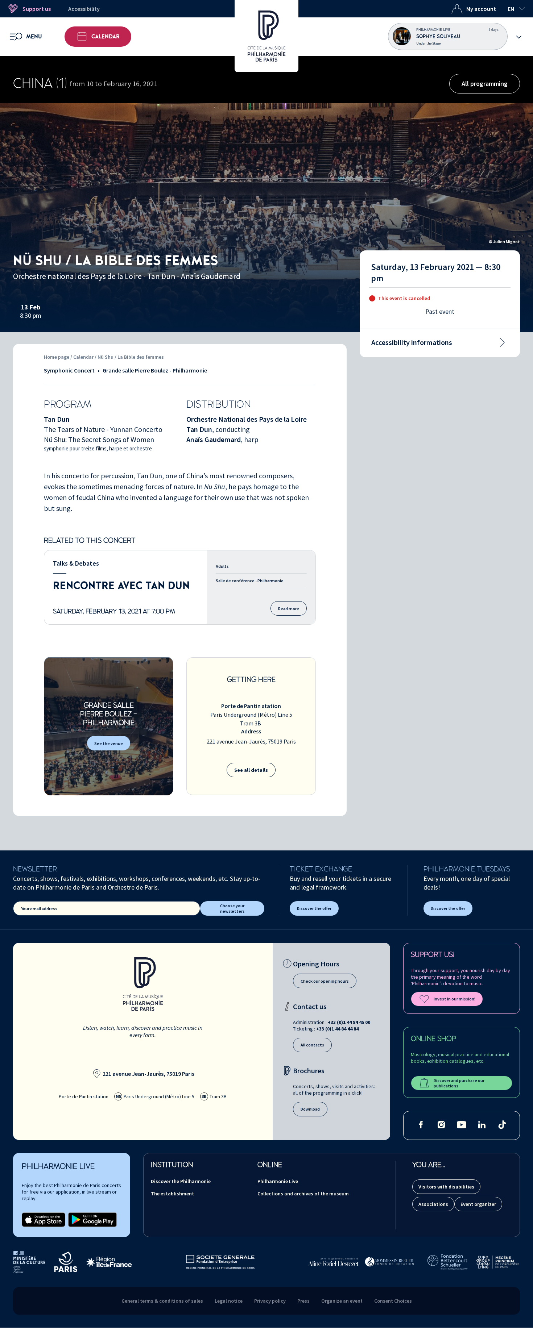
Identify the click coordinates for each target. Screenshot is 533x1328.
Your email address (39, 908)
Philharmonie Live (277, 1181)
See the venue (108, 743)
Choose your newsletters (232, 908)
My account (481, 8)
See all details (251, 770)
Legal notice (229, 1301)
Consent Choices (393, 1301)
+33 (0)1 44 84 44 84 (337, 1028)
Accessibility (84, 8)
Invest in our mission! (454, 999)
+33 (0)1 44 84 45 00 (349, 1022)
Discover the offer (314, 908)
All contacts (312, 1045)
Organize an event (342, 1301)
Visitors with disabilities (446, 1186)
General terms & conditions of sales (162, 1301)
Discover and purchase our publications (459, 1083)
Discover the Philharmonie (181, 1181)
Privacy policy (270, 1301)
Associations (433, 1204)
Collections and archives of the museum (303, 1193)
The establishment (172, 1193)
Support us (36, 8)
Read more (288, 608)
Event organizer (478, 1204)
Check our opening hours (325, 981)
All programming (485, 83)
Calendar (105, 36)
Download (310, 1109)
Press (303, 1301)
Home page (56, 357)
